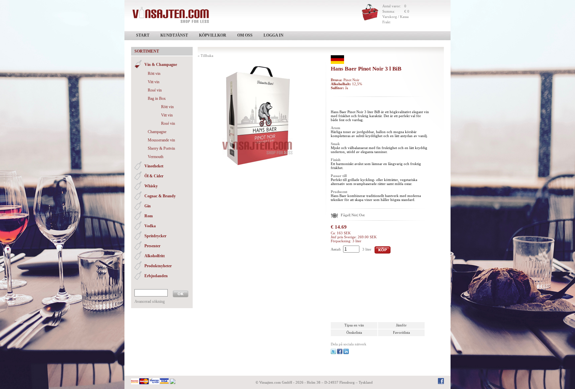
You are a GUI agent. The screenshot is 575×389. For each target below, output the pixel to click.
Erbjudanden (156, 276)
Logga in (274, 35)
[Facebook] (339, 351)
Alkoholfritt (154, 256)
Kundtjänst (174, 35)
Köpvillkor (212, 35)
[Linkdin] (346, 351)
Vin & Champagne (160, 64)
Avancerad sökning (149, 301)
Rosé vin (155, 90)
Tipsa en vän (354, 325)
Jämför (401, 325)
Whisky (151, 186)
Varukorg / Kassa (395, 17)
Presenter (152, 246)
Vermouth (155, 156)
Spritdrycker (155, 236)
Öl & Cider (153, 176)
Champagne (157, 131)
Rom (148, 216)
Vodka (150, 226)
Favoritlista (401, 332)
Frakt (386, 22)
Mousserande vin (161, 140)
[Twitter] (333, 351)
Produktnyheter (158, 266)
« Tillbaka (205, 56)
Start (142, 35)
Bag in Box (157, 98)
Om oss (245, 35)
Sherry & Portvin (161, 148)
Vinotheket (153, 166)
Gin (147, 206)
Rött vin (154, 73)
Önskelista (354, 332)
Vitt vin (153, 82)
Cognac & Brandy (160, 196)
